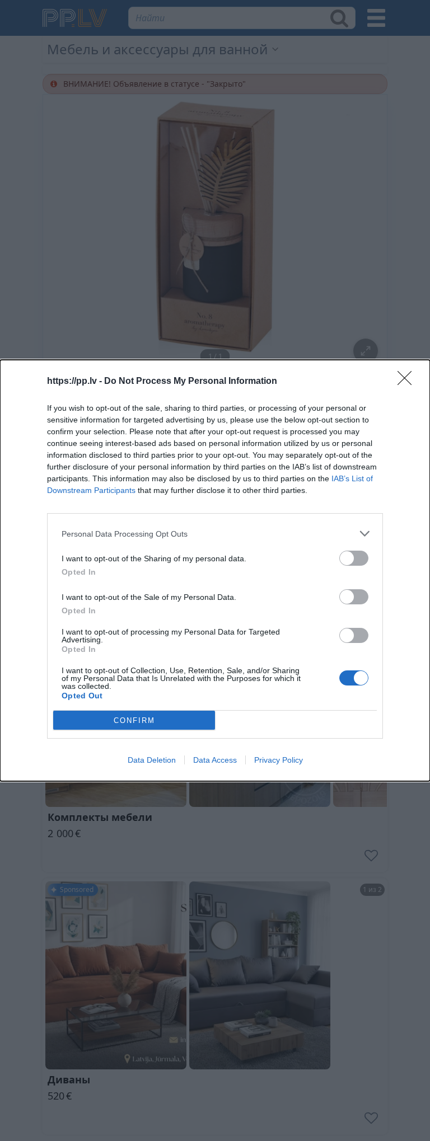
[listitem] (215, 533)
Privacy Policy (278, 759)
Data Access (215, 759)
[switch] (353, 558)
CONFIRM (134, 720)
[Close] (408, 381)
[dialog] (215, 570)
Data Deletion (152, 759)
